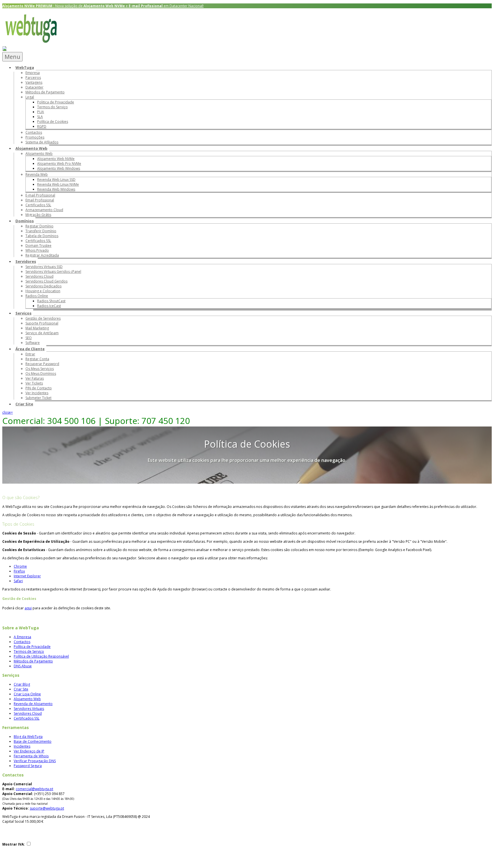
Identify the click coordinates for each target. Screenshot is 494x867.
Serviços (23, 313)
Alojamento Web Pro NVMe (59, 163)
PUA (40, 111)
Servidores (25, 261)
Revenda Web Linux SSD (56, 179)
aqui (28, 608)
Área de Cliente (30, 348)
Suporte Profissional (41, 323)
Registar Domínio (39, 226)
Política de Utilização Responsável (41, 656)
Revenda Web (36, 174)
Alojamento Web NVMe (56, 158)
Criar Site (24, 404)
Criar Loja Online (27, 694)
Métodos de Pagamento (45, 92)
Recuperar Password (42, 363)
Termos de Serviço (29, 651)
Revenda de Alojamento (33, 703)
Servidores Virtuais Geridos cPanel (53, 271)
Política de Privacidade (32, 646)
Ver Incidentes (36, 393)
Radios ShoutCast (51, 301)
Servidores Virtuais (29, 708)
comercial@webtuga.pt (34, 788)
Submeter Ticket (38, 397)
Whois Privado (37, 250)
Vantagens (33, 82)
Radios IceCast (49, 305)
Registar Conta (37, 359)
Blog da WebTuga (28, 736)
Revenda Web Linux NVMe (58, 184)
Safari (18, 580)
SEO (28, 337)
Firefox (19, 571)
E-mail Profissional (40, 195)
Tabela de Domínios (41, 235)
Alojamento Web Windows (58, 168)
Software (32, 342)
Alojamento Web (31, 148)
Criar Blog (22, 684)
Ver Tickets (34, 383)
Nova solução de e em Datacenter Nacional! (103, 5)
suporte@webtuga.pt (47, 808)
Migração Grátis (38, 214)
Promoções (34, 137)
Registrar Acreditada (42, 255)
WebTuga (24, 67)
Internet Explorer (27, 576)
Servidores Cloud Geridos (46, 281)
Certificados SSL (38, 205)
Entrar (30, 354)
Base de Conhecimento (32, 741)
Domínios (24, 220)
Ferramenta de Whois (31, 756)
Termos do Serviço (52, 107)
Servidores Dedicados (43, 286)
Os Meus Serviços (39, 368)
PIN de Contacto (38, 388)
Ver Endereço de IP (29, 751)
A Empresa (22, 636)
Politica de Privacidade (55, 102)
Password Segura (28, 765)
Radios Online (36, 295)
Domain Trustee (38, 245)
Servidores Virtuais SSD (44, 266)
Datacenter (34, 87)
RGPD (41, 126)
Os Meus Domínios (40, 373)
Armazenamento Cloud (44, 209)
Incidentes (22, 746)
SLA (40, 116)
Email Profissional (39, 200)
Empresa (32, 72)
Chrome (20, 566)
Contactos (33, 132)
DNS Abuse (23, 666)
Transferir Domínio (40, 231)
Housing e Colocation (42, 291)
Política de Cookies (52, 121)
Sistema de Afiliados (41, 142)
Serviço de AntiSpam (42, 333)
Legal (29, 97)
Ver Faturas (34, 378)
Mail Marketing (37, 328)
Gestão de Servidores (43, 318)
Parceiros (33, 77)
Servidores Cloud (39, 276)
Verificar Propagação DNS (35, 760)
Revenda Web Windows (56, 189)
